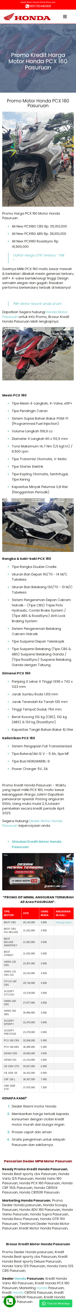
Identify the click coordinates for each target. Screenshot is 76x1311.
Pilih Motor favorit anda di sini (37, 303)
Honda (20, 1278)
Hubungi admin (64, 922)
